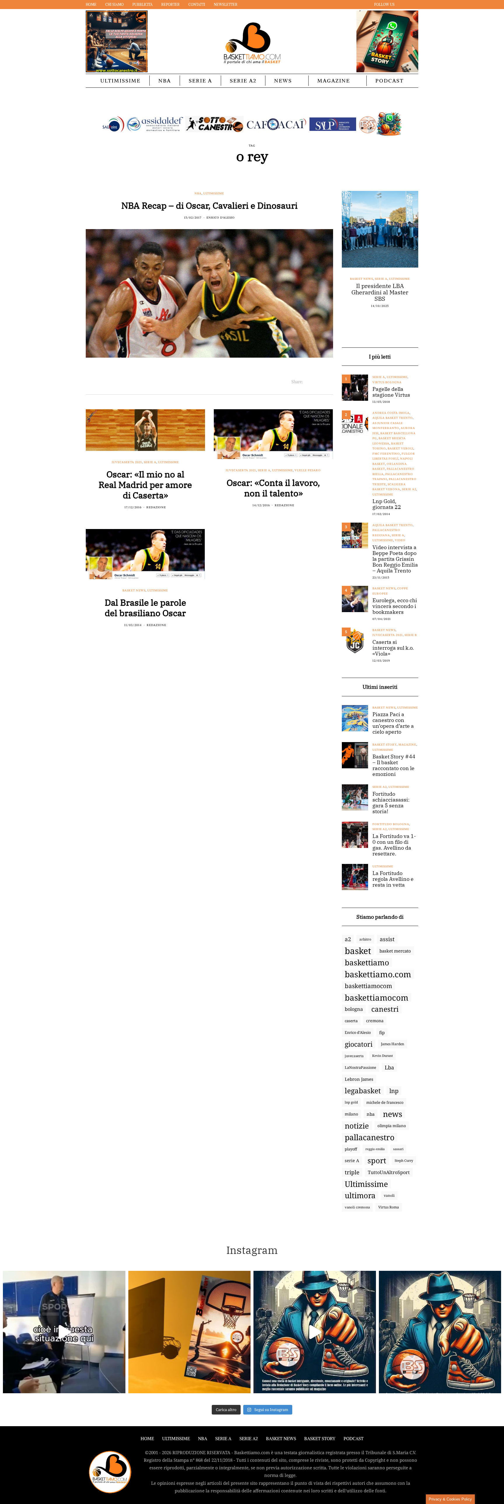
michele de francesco (384, 1102)
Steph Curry (404, 1160)
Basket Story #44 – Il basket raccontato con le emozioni (393, 765)
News (283, 80)
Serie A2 (243, 80)
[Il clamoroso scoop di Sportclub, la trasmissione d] (64, 1332)
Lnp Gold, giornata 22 (386, 504)
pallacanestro (369, 1137)
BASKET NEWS (281, 1438)
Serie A (200, 80)
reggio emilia (375, 1149)
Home (91, 4)
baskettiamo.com (378, 974)
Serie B (411, 635)
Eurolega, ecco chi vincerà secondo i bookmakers (394, 606)
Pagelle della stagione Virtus (391, 392)
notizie (357, 1125)
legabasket (363, 1090)
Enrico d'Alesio (220, 217)
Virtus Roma (388, 1207)
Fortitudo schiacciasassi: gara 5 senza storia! (391, 802)
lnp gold (351, 1102)
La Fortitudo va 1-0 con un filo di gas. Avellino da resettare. (394, 845)
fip (382, 1032)
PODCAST (389, 80)
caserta (351, 1020)
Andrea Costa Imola (391, 413)
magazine (407, 744)
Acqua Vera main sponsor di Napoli (380, 289)
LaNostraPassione (360, 1067)
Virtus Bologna (387, 382)
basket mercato (395, 951)
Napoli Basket (385, 279)
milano (351, 1114)
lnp (393, 1091)
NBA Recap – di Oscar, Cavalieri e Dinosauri (209, 205)
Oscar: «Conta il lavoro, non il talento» (273, 488)
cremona (375, 1020)
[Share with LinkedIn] (322, 382)
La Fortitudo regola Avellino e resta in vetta (393, 879)
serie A (352, 1160)
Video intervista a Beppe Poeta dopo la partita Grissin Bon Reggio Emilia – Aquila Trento (395, 559)
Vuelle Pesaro (308, 470)
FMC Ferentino (386, 454)
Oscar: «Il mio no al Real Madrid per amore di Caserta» (145, 484)
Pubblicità (142, 4)
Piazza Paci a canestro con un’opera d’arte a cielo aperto (393, 723)
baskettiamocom (368, 986)
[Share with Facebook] (307, 382)
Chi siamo (114, 4)
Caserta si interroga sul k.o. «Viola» (393, 648)
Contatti (196, 4)
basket (358, 950)
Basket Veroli (400, 448)
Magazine (333, 80)
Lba (389, 1067)
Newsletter (225, 4)
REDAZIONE (156, 507)
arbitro (365, 939)
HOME (147, 1438)
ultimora (360, 1195)
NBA (164, 80)
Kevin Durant (382, 1055)
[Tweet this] (314, 382)
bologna (354, 1009)
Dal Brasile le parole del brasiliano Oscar (145, 608)
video (400, 540)
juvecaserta (354, 1055)
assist (387, 939)
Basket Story (384, 744)
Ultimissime (120, 80)
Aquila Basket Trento (392, 418)
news (392, 1114)
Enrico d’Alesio (358, 1032)
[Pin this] (329, 382)
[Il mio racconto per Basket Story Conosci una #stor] (314, 1332)
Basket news (134, 590)
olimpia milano (391, 1125)
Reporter (170, 4)
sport (377, 1160)
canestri (385, 1009)
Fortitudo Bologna (390, 824)
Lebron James (359, 1079)
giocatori (358, 1044)
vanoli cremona (357, 1207)
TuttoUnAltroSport (389, 1172)
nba (370, 1114)
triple (352, 1172)
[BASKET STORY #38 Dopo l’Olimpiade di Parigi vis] (189, 1332)
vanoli (389, 1195)
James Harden (392, 1043)
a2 (348, 939)
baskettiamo (367, 962)
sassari (398, 1149)
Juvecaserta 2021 (127, 462)
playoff (351, 1149)
